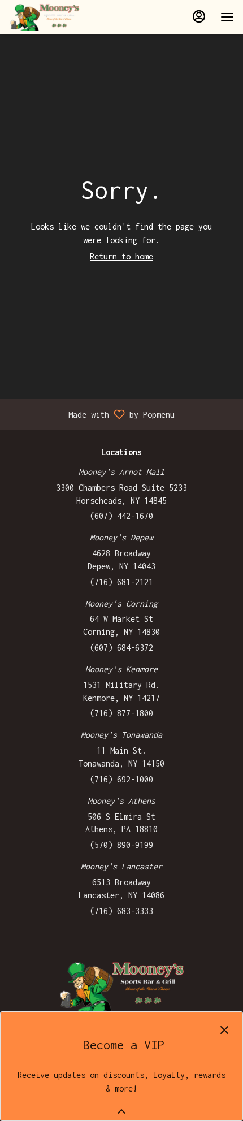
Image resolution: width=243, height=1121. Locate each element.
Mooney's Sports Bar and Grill (121, 985)
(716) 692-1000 (121, 779)
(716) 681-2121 (121, 582)
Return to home (121, 256)
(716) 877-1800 (121, 713)
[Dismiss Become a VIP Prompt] (224, 1030)
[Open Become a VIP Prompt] (121, 1111)
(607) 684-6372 (121, 647)
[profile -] (199, 16)
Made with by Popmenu (91, 414)
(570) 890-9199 (121, 845)
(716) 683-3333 (121, 911)
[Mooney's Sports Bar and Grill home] (60, 17)
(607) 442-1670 (121, 516)
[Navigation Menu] (227, 17)
